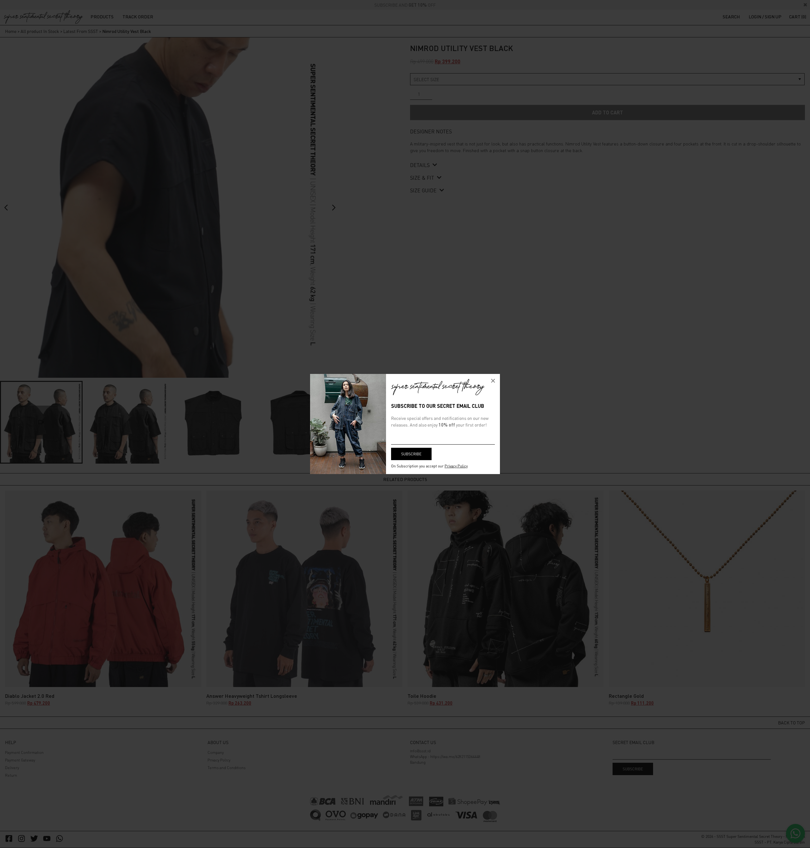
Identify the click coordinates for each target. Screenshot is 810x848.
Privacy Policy (456, 466)
